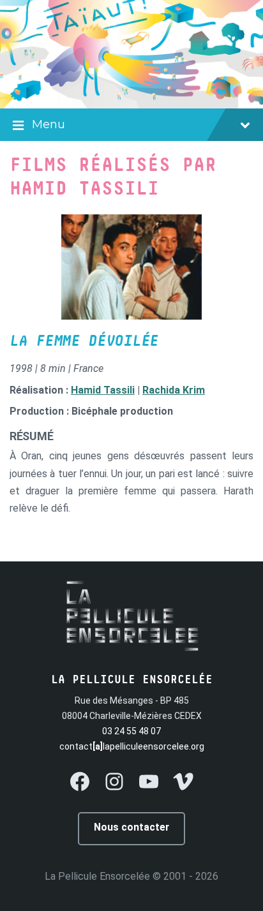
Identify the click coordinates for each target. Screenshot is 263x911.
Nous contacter (131, 827)
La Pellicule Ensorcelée (97, 876)
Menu (48, 124)
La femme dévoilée (84, 341)
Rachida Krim (173, 390)
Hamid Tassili (103, 390)
